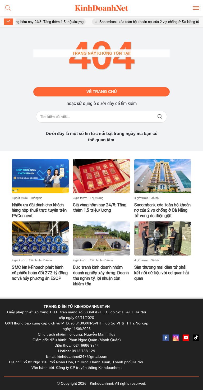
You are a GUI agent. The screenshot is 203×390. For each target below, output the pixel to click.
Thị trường (96, 197)
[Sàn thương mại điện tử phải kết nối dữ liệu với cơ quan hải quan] (162, 238)
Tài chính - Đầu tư (40, 260)
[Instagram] (176, 338)
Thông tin (36, 197)
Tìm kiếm (160, 117)
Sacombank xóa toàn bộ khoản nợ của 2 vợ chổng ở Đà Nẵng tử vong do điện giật (162, 210)
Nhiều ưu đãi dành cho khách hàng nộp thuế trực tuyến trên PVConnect (39, 210)
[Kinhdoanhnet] (101, 8)
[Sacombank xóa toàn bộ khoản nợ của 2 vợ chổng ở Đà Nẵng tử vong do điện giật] (162, 176)
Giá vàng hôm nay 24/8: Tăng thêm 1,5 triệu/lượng (40, 22)
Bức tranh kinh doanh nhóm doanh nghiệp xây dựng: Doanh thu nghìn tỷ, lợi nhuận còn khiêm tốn (101, 275)
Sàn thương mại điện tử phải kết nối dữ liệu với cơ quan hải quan (161, 273)
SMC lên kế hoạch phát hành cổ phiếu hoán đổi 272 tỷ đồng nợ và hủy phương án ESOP (40, 273)
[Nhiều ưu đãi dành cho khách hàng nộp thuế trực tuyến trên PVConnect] (40, 176)
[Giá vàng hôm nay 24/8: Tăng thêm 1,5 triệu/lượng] (101, 176)
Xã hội (155, 197)
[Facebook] (166, 338)
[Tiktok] (196, 338)
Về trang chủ (101, 91)
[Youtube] (186, 338)
